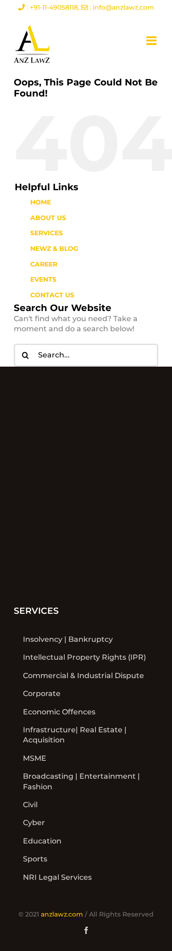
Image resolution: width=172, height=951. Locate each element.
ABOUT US (48, 218)
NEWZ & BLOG (54, 248)
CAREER (43, 264)
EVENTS (43, 279)
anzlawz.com (62, 914)
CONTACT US (52, 295)
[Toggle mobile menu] (152, 40)
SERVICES (46, 233)
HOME (40, 202)
